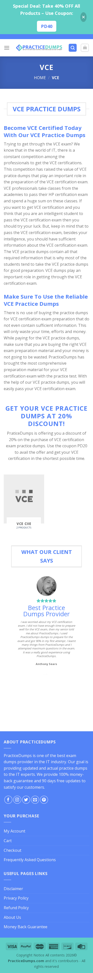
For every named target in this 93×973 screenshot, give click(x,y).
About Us (12, 917)
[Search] (73, 48)
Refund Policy (16, 907)
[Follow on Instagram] (17, 800)
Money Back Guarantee (25, 926)
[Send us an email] (35, 800)
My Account (14, 831)
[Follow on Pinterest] (44, 800)
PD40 (46, 26)
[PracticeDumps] (39, 47)
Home (40, 77)
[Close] (83, 17)
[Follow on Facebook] (8, 800)
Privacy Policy (16, 898)
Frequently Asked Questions (30, 859)
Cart (8, 840)
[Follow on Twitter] (26, 800)
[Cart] (85, 48)
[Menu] (7, 48)
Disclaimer (13, 888)
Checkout (12, 850)
